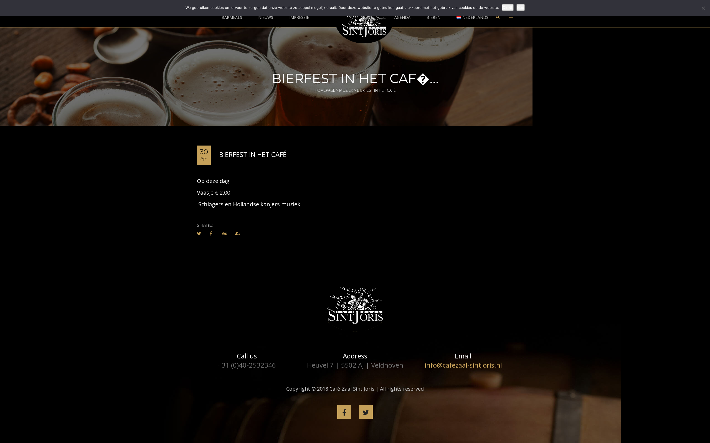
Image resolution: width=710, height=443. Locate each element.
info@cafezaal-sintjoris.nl (463, 365)
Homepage (325, 90)
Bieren (433, 17)
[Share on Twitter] (199, 233)
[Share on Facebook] (211, 233)
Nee (520, 7)
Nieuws (265, 17)
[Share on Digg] (224, 233)
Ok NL (508, 7)
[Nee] (703, 8)
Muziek (346, 90)
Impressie (299, 17)
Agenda (402, 17)
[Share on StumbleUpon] (237, 233)
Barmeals (232, 17)
